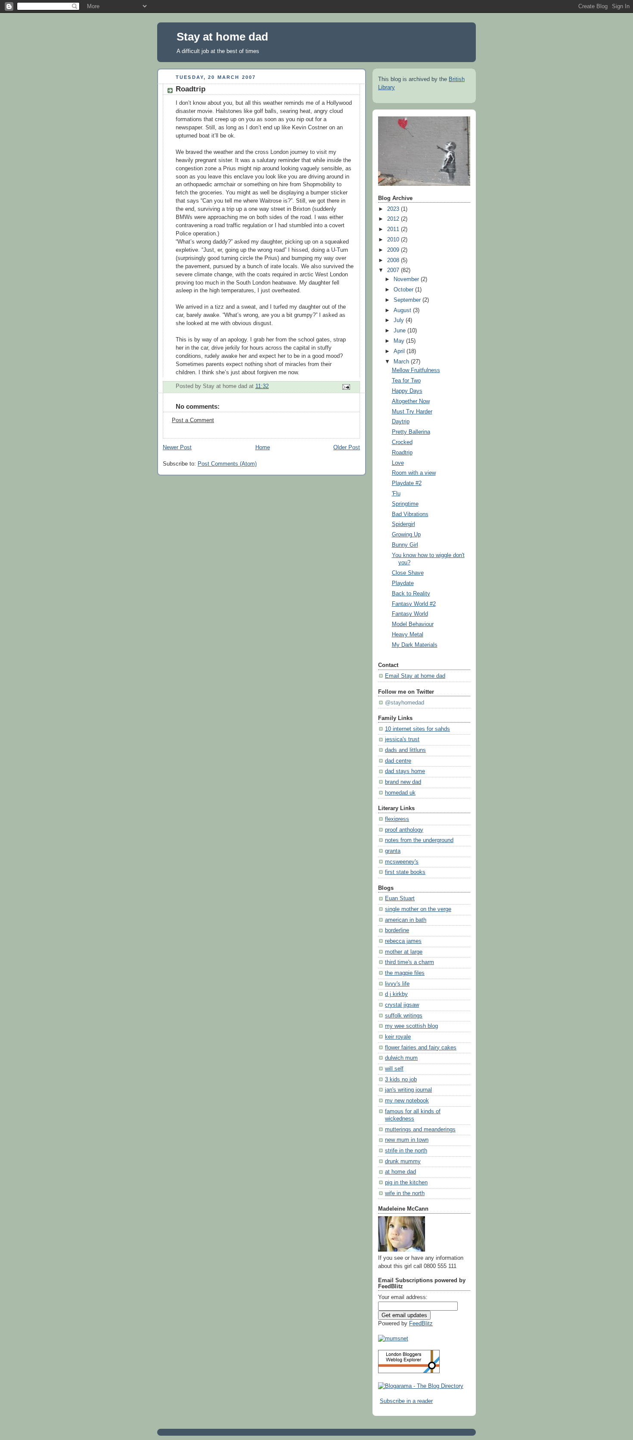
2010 (394, 240)
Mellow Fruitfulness (416, 370)
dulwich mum (401, 1058)
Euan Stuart (400, 898)
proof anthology (404, 830)
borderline (397, 930)
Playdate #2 (407, 483)
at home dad (400, 1172)
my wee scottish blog (411, 1026)
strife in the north (406, 1151)
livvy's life (397, 984)
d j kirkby (396, 994)
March (402, 362)
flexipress (397, 819)
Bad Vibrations (410, 514)
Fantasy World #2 (414, 604)
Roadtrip (402, 453)
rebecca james (403, 941)
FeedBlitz (421, 1324)
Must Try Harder (412, 412)
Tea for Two (406, 381)
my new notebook (407, 1101)
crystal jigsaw (402, 1005)
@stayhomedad (404, 703)
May (400, 341)
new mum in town (406, 1140)
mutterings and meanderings (420, 1130)
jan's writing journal (408, 1090)
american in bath (405, 920)
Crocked (402, 442)
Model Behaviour (413, 624)
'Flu (396, 494)
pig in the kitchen (406, 1183)
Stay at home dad (222, 36)
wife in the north (405, 1193)
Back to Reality (411, 594)
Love (398, 463)
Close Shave (408, 573)
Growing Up (406, 535)
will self (394, 1069)
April (400, 351)
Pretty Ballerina (411, 432)
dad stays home (405, 771)
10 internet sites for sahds (417, 729)
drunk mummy (403, 1161)
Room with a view (414, 473)
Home (262, 448)
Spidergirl (403, 524)
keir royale (398, 1037)
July (400, 320)
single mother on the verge (418, 909)
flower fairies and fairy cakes (420, 1048)
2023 (394, 209)
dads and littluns (405, 750)
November (407, 279)
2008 (394, 260)
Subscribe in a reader (406, 1401)
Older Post (346, 448)
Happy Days (407, 391)
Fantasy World (410, 614)
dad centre (398, 761)
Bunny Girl (405, 545)
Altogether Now (411, 401)
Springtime (405, 504)
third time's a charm (409, 962)
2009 (394, 250)
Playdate (403, 583)
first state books (405, 872)
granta (392, 851)
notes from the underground (419, 840)
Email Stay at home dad (415, 676)
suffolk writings (403, 1016)
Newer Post (177, 448)
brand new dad (403, 782)
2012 (394, 219)
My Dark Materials (415, 645)
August (403, 310)
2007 (394, 270)
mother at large (403, 952)
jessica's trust (402, 739)
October (404, 290)
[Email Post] (346, 387)
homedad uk (400, 793)
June (400, 331)
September (408, 300)
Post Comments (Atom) (227, 464)
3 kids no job (401, 1080)
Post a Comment (193, 420)
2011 (394, 229)
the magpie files (405, 973)
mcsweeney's (402, 862)
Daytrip (401, 422)
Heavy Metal (407, 635)
